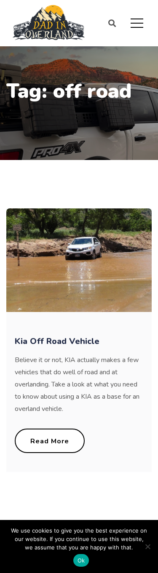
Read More (49, 441)
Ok (81, 560)
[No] (147, 546)
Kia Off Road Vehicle (57, 341)
